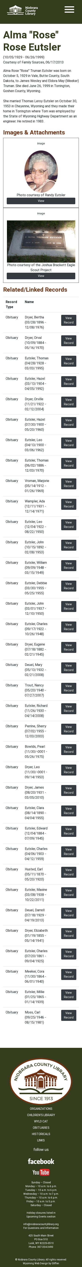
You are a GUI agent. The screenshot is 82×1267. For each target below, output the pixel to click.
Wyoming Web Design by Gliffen (41, 1263)
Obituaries (41, 1127)
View (41, 201)
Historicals (41, 1134)
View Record (69, 320)
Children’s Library (41, 1115)
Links (41, 1140)
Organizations (41, 1108)
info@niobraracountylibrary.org (41, 1224)
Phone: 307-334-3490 (41, 1247)
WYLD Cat (41, 1121)
